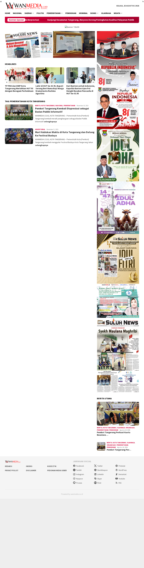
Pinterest (122, 466)
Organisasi (130, 428)
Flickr (99, 483)
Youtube (122, 479)
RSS (120, 483)
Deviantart (122, 474)
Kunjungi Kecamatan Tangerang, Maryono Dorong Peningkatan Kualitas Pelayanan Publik (73, 20)
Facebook (80, 466)
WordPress (123, 470)
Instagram (80, 474)
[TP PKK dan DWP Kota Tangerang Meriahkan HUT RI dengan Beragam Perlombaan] (19, 75)
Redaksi (8, 466)
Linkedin (100, 474)
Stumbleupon (102, 470)
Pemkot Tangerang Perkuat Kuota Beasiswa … (113, 433)
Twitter (100, 466)
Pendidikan (113, 430)
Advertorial (40, 129)
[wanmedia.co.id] (27, 5)
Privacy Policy (11, 470)
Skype (99, 479)
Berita (37, 106)
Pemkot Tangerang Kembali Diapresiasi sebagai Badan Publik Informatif (62, 110)
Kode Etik (51, 466)
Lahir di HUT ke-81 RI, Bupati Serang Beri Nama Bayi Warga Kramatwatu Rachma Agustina (50, 90)
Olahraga (121, 428)
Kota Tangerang (48, 106)
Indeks (29, 466)
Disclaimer (31, 470)
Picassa (79, 483)
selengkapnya (50, 121)
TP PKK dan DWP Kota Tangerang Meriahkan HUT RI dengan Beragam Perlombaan (19, 88)
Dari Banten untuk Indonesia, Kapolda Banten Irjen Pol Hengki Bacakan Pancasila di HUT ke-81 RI (80, 90)
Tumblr (79, 470)
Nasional (59, 106)
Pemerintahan (69, 106)
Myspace (79, 479)
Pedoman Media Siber (57, 470)
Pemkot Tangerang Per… (119, 450)
